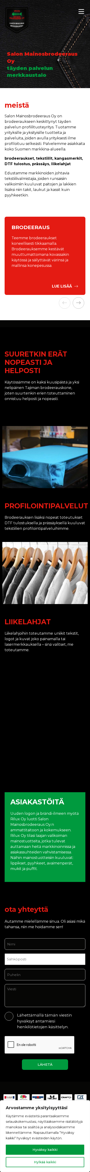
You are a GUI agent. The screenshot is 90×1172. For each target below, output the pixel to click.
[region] (45, 1136)
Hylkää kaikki (45, 1162)
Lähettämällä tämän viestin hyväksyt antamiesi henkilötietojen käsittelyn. (44, 1021)
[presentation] (64, 303)
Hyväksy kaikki (45, 1150)
